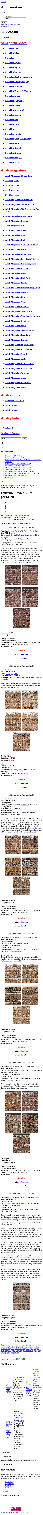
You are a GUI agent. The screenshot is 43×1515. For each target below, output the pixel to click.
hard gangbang (6, 1351)
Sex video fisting (12, 96)
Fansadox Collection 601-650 (15, 458)
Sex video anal (11, 48)
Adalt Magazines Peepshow (17, 335)
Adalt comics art (12, 410)
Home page (9, 1482)
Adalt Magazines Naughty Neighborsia (22, 316)
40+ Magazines (12, 190)
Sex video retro (12, 143)
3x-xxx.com (5, 26)
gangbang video (32, 1347)
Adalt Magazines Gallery (16, 292)
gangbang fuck (28, 1351)
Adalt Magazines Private (16, 340)
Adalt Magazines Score (15, 378)
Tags (7, 1489)
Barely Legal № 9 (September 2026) (18, 464)
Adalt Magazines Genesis (16, 297)
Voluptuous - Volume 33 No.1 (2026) (18, 469)
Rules (7, 1488)
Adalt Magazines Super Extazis (19, 344)
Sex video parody (13, 134)
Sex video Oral (12, 124)
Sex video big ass (13, 62)
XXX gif (9, 427)
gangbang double (13, 1353)
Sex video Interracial (14, 110)
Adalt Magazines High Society (19, 278)
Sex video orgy (12, 129)
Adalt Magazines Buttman (17, 221)
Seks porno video (7, 515)
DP (17, 535)
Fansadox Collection (14, 401)
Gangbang (28, 535)
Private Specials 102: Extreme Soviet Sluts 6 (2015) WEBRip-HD (19, 1416)
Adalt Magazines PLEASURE (19, 349)
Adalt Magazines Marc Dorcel (18, 311)
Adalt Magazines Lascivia (17, 306)
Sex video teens (12, 162)
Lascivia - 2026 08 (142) (13, 456)
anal (39, 828)
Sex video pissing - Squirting (18, 139)
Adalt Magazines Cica (15, 235)
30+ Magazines (12, 185)
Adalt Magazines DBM (15, 249)
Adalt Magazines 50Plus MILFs (19, 204)
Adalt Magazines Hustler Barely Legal (22, 287)
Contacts (8, 1486)
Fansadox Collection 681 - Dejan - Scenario (20, 471)
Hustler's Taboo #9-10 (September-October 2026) (22, 473)
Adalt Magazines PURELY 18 (18, 368)
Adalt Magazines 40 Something (19, 199)
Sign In (3, 2)
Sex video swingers (13, 158)
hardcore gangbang (7, 1349)
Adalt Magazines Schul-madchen (20, 330)
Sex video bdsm (12, 53)
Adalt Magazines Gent (15, 302)
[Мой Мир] (24, 1359)
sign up (33, 1460)
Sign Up (4, 24)
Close (3, 12)
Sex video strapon (13, 153)
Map (6, 1491)
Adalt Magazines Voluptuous (18, 383)
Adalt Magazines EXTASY (17, 268)
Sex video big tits (13, 72)
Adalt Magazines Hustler (16, 283)
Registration (9, 1484)
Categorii (5, 37)
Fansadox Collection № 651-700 (16, 466)
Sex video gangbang (14, 101)
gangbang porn (21, 1347)
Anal (8, 535)
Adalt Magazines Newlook (17, 321)
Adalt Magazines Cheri (15, 230)
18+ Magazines (12, 180)
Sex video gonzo (12, 105)
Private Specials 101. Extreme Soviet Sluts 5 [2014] (37, 1374)
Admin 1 (9, 517)
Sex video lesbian (13, 115)
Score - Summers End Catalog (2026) (18, 467)
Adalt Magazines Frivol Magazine (20, 264)
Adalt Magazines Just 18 (16, 359)
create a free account (14, 1478)
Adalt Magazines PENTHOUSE (19, 363)
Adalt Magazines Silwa (15, 325)
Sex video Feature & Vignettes (18, 91)
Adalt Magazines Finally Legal (19, 254)
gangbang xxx (10, 1345)
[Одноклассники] (22, 1359)
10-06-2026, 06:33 (20, 517)
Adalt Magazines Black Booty (18, 216)
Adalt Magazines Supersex (17, 373)
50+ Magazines (12, 195)
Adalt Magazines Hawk (16, 273)
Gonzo (21, 535)
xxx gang (19, 1345)
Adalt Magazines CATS (16, 226)
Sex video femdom (13, 86)
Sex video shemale (13, 148)
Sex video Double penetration (18, 77)
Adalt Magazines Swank (16, 354)
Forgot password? (14, 24)
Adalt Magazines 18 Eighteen (18, 176)
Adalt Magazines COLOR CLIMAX (21, 245)
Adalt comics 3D (12, 405)
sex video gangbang (22, 515)
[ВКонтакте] (17, 1359)
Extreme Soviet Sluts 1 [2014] (18, 1378)
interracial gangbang (22, 1349)
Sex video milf (11, 120)
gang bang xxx (28, 1345)
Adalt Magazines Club (15, 240)
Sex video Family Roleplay (17, 81)
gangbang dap (17, 1351)
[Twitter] (19, 1359)
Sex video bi (10, 58)
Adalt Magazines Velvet (15, 387)
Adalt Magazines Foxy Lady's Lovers (22, 259)
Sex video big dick (13, 67)
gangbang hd (10, 1347)
